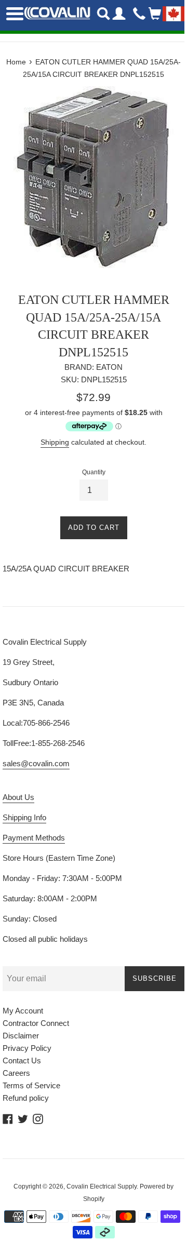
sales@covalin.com (36, 763)
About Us (18, 797)
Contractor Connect (36, 1023)
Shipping (55, 442)
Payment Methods (34, 837)
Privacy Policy (27, 1048)
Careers (16, 1073)
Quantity (93, 472)
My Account (23, 1010)
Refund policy (26, 1097)
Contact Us (22, 1060)
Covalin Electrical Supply (101, 1186)
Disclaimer (21, 1035)
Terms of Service (31, 1085)
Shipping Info (24, 817)
